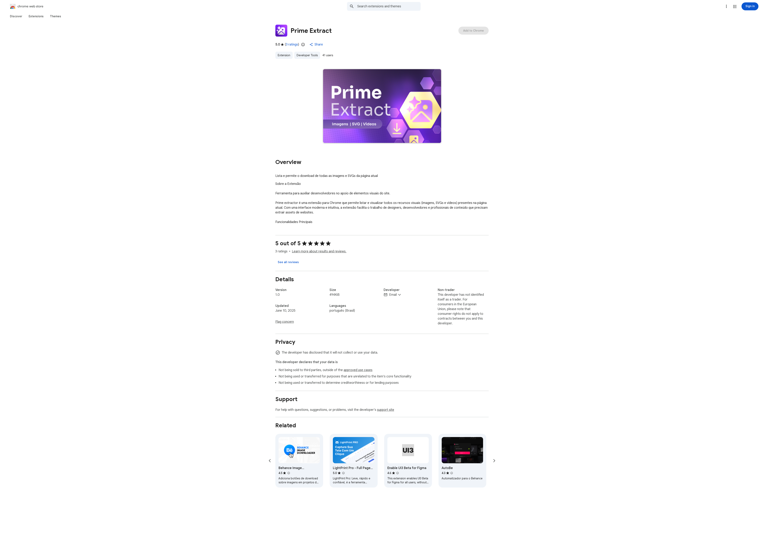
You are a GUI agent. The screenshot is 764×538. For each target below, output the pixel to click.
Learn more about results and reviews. (319, 251)
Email (393, 295)
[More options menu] (726, 6)
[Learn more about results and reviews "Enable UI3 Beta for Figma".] (397, 473)
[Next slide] (494, 461)
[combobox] (389, 6)
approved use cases (358, 370)
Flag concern (284, 322)
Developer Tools (307, 55)
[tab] (16, 16)
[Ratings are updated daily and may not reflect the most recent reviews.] (303, 44)
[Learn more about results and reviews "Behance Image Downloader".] (288, 473)
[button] (735, 7)
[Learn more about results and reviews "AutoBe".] (451, 473)
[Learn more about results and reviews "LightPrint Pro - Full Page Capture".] (343, 473)
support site (385, 410)
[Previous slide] (270, 461)
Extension (284, 55)
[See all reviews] (288, 262)
